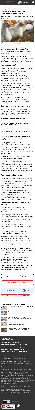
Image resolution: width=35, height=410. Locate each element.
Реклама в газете (22, 344)
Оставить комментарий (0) (17, 282)
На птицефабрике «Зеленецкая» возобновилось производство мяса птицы (19, 318)
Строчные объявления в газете (12, 349)
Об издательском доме (10, 342)
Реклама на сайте (8, 344)
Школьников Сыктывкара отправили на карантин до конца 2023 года (18, 323)
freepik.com (9, 45)
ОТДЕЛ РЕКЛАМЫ (24, 347)
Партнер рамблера (16, 401)
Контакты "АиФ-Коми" (9, 347)
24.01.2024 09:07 (5, 7)
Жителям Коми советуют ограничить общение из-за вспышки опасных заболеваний (20, 329)
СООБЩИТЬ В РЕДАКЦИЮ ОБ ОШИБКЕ (14, 352)
